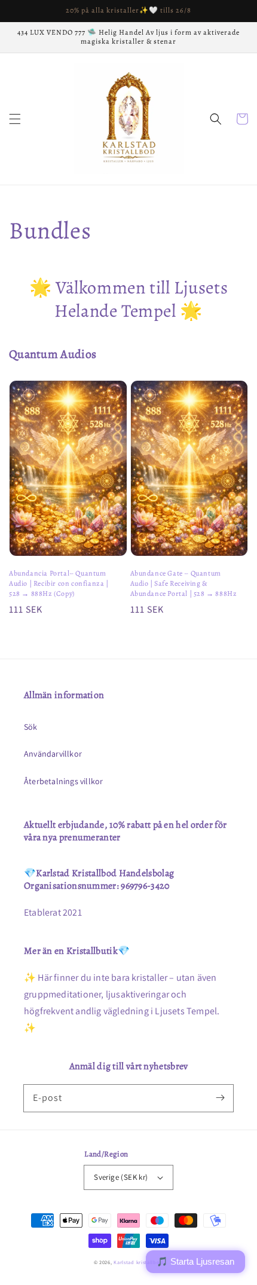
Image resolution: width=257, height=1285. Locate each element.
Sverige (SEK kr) (121, 1177)
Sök (31, 726)
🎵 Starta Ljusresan (195, 1261)
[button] (15, 119)
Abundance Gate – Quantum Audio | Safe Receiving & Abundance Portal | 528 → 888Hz (183, 583)
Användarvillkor (53, 753)
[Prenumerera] (220, 1098)
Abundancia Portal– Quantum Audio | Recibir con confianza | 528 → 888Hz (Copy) (59, 583)
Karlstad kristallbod (138, 1262)
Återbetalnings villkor (63, 781)
